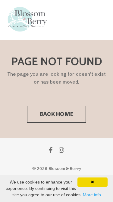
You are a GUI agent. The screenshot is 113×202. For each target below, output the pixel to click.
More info (92, 194)
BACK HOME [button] (56, 114)
